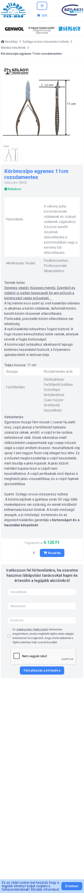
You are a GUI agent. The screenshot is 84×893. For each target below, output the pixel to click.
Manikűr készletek (13, 47)
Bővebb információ (45, 889)
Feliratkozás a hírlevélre (42, 670)
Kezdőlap (11, 41)
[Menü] (42, 6)
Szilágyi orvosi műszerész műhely (46, 41)
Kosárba (54, 553)
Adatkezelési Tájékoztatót (32, 629)
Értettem (71, 886)
